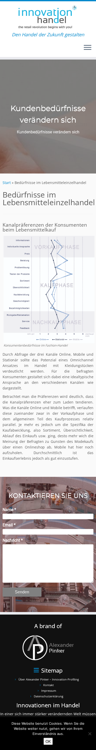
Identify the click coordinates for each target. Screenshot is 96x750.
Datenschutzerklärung (48, 696)
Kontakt (48, 685)
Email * (9, 525)
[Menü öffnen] (87, 48)
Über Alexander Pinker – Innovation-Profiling (48, 679)
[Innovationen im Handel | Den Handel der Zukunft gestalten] (48, 16)
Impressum (48, 691)
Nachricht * (13, 540)
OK (48, 741)
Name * (9, 509)
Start (7, 182)
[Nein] (89, 733)
